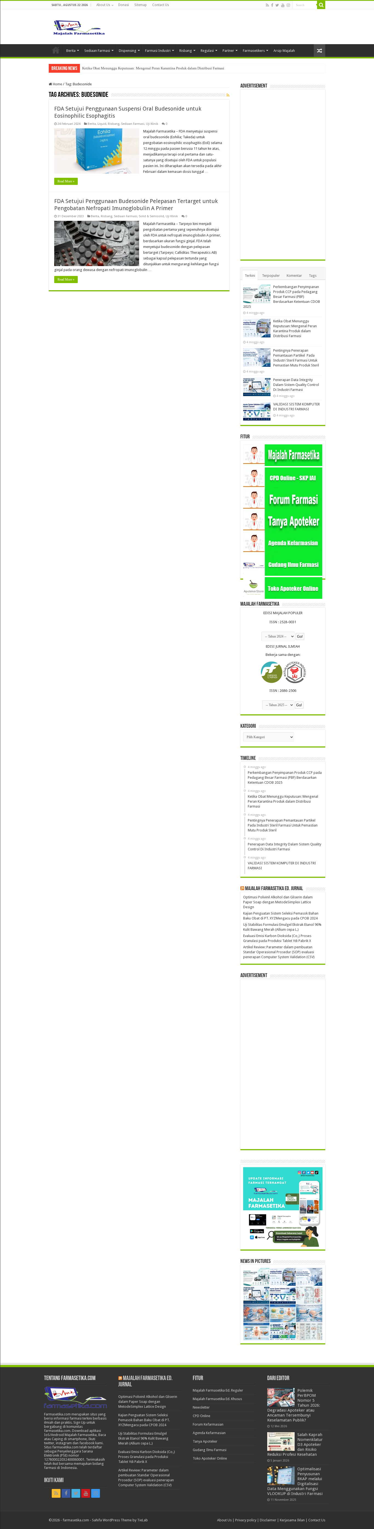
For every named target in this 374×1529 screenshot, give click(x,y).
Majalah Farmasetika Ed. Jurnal (274, 889)
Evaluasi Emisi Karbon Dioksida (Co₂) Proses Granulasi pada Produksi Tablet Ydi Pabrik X (146, 1457)
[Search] (321, 5)
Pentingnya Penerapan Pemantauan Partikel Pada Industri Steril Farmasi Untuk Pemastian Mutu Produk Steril (163, 68)
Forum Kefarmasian (208, 1424)
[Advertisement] (283, 174)
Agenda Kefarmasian (209, 1433)
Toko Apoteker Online (210, 1458)
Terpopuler (271, 275)
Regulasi (207, 51)
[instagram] (288, 5)
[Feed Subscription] (227, 95)
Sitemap (140, 5)
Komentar (294, 275)
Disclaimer (268, 1520)
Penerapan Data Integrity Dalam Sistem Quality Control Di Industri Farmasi (296, 385)
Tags (313, 275)
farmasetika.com (76, 1520)
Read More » (65, 181)
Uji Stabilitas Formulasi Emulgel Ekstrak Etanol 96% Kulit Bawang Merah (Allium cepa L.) (143, 1438)
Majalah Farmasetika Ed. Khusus (217, 1399)
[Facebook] (272, 5)
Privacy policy (245, 1520)
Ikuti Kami (54, 1480)
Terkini (250, 275)
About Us (103, 5)
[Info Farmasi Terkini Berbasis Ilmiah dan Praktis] (79, 26)
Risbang (185, 51)
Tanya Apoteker (205, 1441)
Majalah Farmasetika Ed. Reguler (218, 1390)
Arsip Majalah (284, 51)
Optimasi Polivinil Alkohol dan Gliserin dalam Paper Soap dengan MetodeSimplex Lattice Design (278, 902)
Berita (71, 51)
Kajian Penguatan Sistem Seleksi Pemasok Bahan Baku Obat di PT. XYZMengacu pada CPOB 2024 (144, 1420)
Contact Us (160, 5)
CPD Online (201, 1416)
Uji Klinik (152, 124)
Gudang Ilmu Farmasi (209, 1450)
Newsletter (201, 1407)
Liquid (101, 124)
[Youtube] (283, 5)
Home (56, 50)
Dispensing (127, 51)
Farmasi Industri (158, 51)
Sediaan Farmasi (97, 51)
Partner (228, 51)
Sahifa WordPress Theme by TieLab (120, 1520)
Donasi (123, 5)
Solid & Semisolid (151, 216)
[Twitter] (277, 5)
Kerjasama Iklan (292, 1520)
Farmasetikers (254, 51)
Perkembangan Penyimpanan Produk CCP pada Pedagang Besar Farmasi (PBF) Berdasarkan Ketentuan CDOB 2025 (281, 297)
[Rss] (267, 5)
